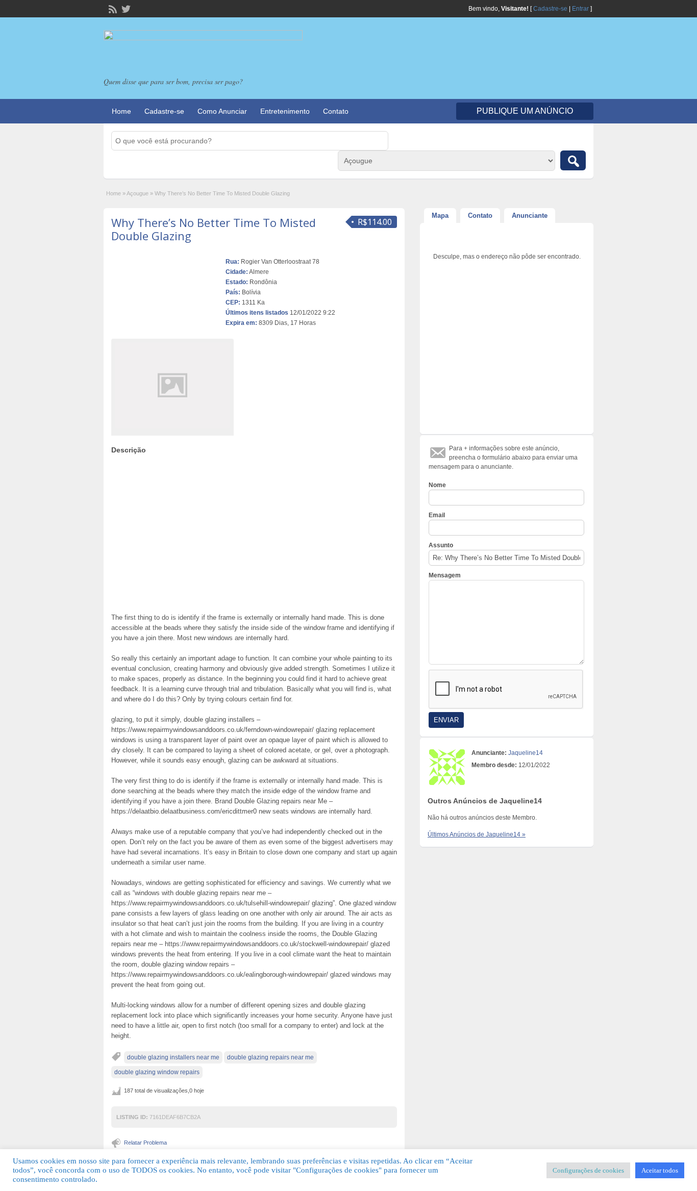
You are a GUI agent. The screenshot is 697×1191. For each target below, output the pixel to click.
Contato (335, 111)
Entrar (580, 8)
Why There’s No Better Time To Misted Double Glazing (213, 229)
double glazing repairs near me (270, 1057)
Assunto (441, 545)
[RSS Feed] (112, 8)
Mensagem (445, 575)
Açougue (137, 193)
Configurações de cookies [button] (588, 1170)
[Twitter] (125, 8)
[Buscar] (573, 160)
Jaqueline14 (525, 752)
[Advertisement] (254, 531)
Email (437, 515)
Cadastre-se (550, 8)
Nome (437, 485)
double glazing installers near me (173, 1057)
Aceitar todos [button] (659, 1170)
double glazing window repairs (157, 1072)
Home (121, 111)
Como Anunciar (222, 111)
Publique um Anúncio (525, 111)
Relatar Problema (145, 1142)
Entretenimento (285, 111)
